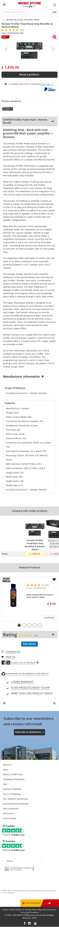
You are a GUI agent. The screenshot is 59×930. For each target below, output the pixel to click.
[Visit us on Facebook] (24, 923)
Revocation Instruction (47, 909)
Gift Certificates (11, 808)
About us (7, 764)
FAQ (5, 784)
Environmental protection (16, 803)
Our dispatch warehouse (15, 798)
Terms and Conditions (29, 912)
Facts (5, 769)
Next (53, 49)
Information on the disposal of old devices (27, 673)
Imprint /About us (17, 909)
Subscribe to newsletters (28, 732)
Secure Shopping (11, 793)
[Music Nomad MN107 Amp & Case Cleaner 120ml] (13, 595)
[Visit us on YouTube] (35, 923)
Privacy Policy (30, 909)
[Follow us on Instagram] (30, 923)
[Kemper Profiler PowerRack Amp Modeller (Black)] (9, 109)
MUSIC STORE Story (13, 774)
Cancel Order (9, 818)
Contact (5, 909)
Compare (49, 617)
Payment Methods (12, 789)
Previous (6, 49)
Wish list (11, 657)
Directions (8, 813)
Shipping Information (14, 779)
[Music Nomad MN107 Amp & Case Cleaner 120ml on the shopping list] (54, 579)
